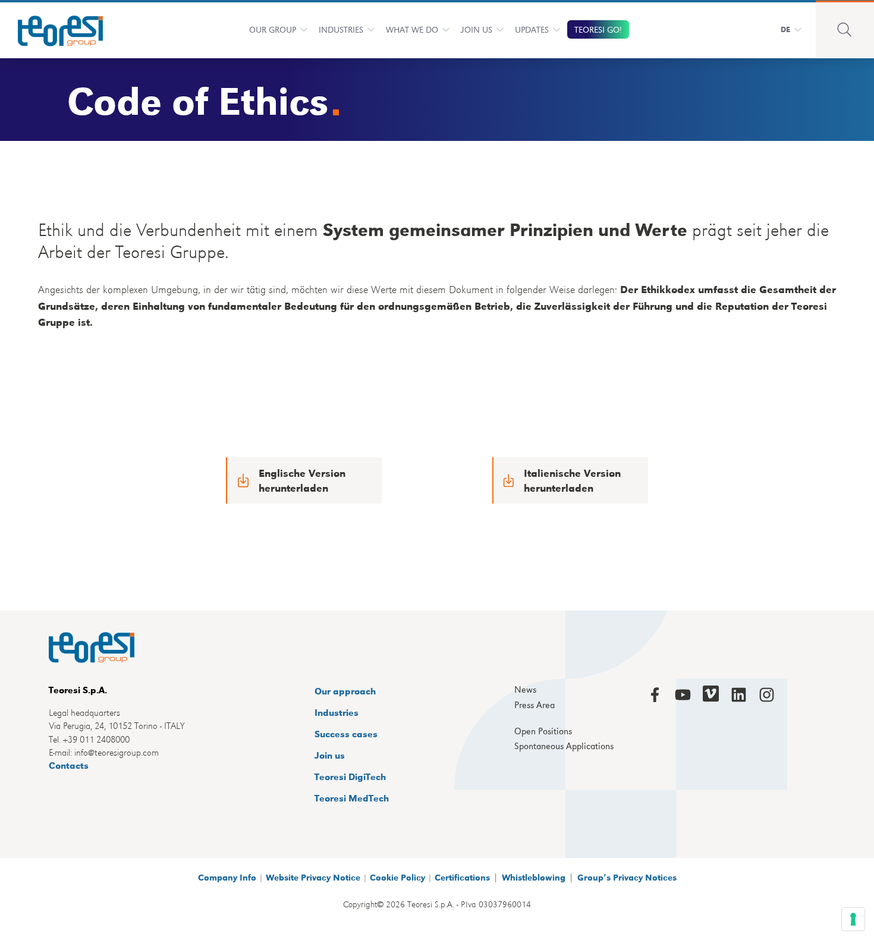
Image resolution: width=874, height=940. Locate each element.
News (525, 689)
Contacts (69, 765)
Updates (532, 29)
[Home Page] (52, 29)
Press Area (534, 705)
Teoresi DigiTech (350, 776)
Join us (330, 754)
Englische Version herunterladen (302, 480)
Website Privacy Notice (313, 877)
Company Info (227, 877)
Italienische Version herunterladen (572, 480)
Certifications (462, 877)
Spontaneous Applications (564, 746)
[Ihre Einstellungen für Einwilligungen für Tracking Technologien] (853, 919)
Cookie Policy (397, 877)
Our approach (345, 690)
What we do (412, 29)
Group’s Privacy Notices (627, 877)
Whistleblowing (533, 877)
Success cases (346, 733)
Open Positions (543, 731)
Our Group (272, 29)
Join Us (476, 29)
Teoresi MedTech (352, 797)
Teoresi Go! (598, 29)
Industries (341, 29)
